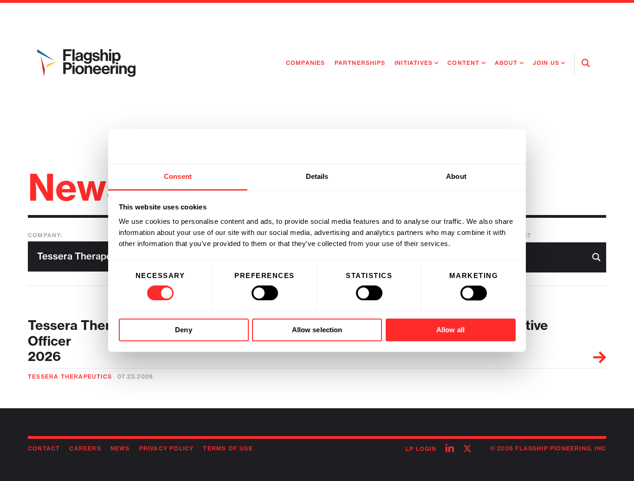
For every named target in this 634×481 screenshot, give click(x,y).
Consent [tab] (178, 176)
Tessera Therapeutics (70, 376)
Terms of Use (227, 448)
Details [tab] (317, 176)
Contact (44, 448)
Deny (183, 330)
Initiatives (414, 62)
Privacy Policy (166, 448)
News (120, 448)
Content (463, 62)
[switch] (265, 293)
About (506, 62)
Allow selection (317, 330)
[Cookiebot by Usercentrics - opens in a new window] (475, 146)
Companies (305, 62)
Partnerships (360, 62)
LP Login (421, 448)
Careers (85, 448)
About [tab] (456, 176)
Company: (45, 235)
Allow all (450, 330)
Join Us (546, 62)
